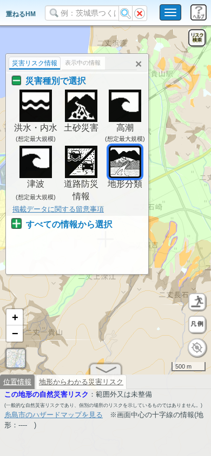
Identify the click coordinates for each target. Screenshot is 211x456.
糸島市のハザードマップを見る (53, 415)
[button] (14, 317)
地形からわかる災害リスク (81, 382)
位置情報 (17, 382)
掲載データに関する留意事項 (58, 209)
